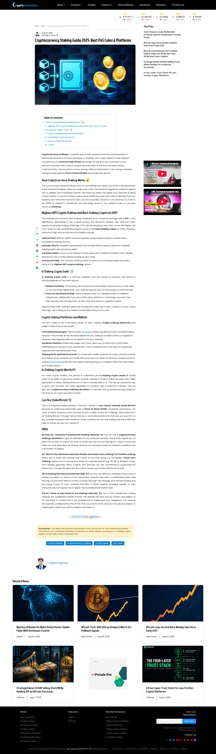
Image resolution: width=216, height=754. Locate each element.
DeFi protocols (57, 361)
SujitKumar (86, 636)
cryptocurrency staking (79, 543)
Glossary (161, 4)
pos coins (117, 543)
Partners (72, 721)
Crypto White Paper (114, 725)
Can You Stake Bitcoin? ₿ (59, 141)
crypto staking (55, 543)
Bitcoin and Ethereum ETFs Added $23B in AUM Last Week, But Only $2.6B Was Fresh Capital (160, 54)
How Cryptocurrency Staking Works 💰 (65, 122)
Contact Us (178, 4)
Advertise (144, 4)
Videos (71, 717)
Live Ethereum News (29, 725)
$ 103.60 (197, 17)
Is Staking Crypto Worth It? (61, 137)
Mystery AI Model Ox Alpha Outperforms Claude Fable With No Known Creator (43, 629)
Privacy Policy (131, 749)
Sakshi (19, 636)
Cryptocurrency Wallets (116, 733)
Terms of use (118, 749)
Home (37, 26)
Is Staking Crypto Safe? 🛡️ (59, 129)
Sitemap (154, 749)
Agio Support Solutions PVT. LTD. (79, 749)
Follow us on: (85, 516)
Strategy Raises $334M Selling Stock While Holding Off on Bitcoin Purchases (162, 65)
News (60, 4)
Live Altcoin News (27, 729)
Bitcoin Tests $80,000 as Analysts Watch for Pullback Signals (106, 629)
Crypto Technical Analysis (117, 721)
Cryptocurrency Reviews (116, 729)
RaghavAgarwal (51, 35)
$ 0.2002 (164, 17)
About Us (163, 749)
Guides (92, 4)
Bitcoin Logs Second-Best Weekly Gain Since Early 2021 (160, 44)
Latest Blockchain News (30, 733)
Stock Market (111, 717)
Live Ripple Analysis (114, 737)
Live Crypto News (27, 717)
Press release (126, 4)
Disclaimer (143, 749)
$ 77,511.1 (128, 17)
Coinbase (86, 331)
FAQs (51, 144)
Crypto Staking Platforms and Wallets (65, 133)
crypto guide (102, 543)
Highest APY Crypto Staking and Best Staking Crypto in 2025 (77, 126)
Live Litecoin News (28, 741)
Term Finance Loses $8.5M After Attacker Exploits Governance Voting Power (162, 35)
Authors (184, 749)
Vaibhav (20, 697)
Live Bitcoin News (27, 721)
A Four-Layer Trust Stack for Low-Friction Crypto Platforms (160, 74)
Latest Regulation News (30, 737)
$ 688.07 (180, 17)
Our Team (174, 749)
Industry (105, 4)
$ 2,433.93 (146, 17)
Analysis (75, 4)
